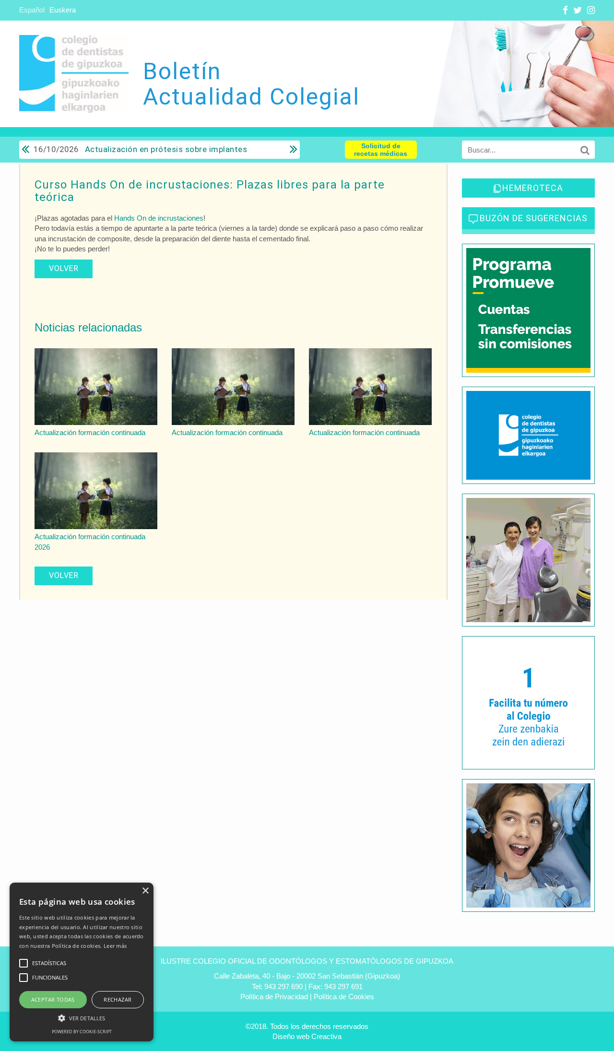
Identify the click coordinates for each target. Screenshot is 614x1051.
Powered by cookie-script (82, 1031)
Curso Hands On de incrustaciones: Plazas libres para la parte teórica (210, 190)
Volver (63, 268)
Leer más (115, 945)
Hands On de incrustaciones (158, 218)
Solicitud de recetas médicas (380, 149)
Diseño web (290, 1036)
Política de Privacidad (274, 996)
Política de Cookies (344, 996)
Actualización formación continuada (90, 432)
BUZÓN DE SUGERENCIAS (534, 218)
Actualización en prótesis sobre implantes (140, 149)
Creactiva (326, 1036)
